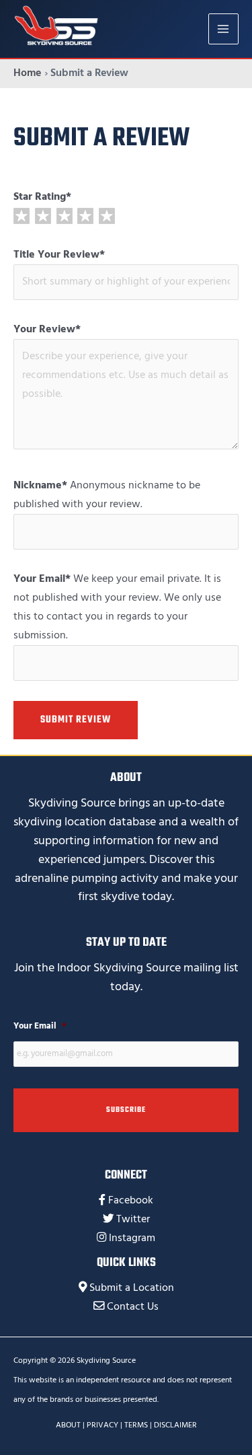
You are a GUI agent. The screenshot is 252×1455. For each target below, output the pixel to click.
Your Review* (47, 329)
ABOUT (68, 1425)
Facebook (130, 1200)
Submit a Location (131, 1288)
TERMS (136, 1425)
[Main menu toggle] (223, 28)
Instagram (132, 1238)
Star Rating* (42, 197)
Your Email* (42, 579)
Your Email (40, 1026)
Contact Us (133, 1306)
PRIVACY (102, 1425)
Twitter (133, 1219)
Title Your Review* (59, 255)
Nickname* (40, 485)
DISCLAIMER (175, 1425)
